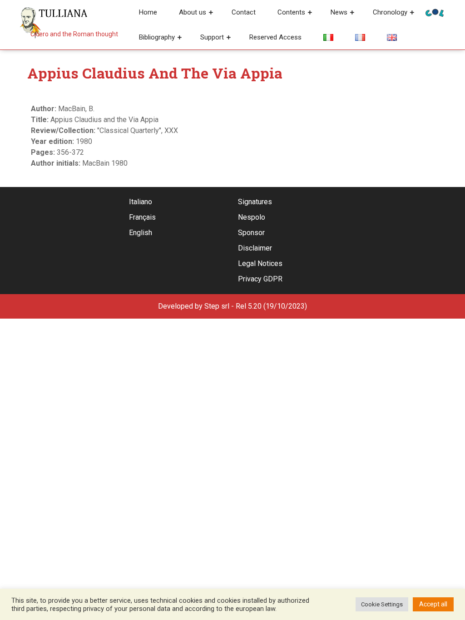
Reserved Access (275, 37)
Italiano (140, 201)
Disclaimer (255, 248)
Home (148, 12)
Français (142, 217)
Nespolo (251, 217)
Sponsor (251, 232)
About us (192, 12)
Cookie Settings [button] (382, 604)
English (140, 232)
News (339, 12)
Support (212, 37)
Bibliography (157, 37)
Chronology (390, 12)
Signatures (255, 201)
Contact (244, 12)
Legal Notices (260, 263)
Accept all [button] (433, 604)
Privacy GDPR (260, 279)
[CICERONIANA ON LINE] (434, 12)
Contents (291, 12)
